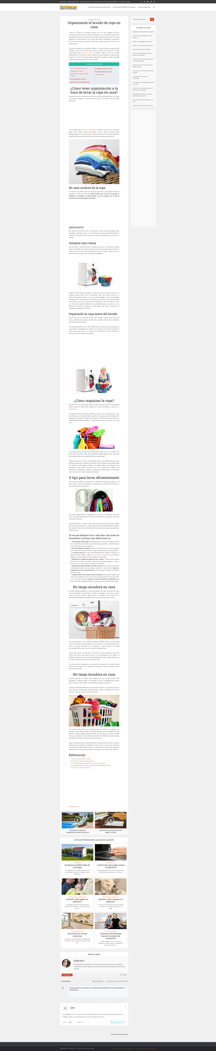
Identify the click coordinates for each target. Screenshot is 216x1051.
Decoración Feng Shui (124, 1)
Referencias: (99, 74)
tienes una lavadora (89, 130)
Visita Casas (88, 53)
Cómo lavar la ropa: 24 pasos (81, 767)
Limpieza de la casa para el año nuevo (142, 105)
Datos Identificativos (120, 1048)
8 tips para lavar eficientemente (80, 82)
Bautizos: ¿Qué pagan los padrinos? (77, 900)
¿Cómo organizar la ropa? (78, 79)
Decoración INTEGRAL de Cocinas (124, 7)
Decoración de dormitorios (111, 1)
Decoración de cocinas (97, 1)
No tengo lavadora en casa (103, 72)
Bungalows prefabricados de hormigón (77, 866)
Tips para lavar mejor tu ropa (81, 759)
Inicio (112, 1048)
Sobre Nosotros (152, 1048)
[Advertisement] (94, 116)
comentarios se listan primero (117, 981)
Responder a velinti (118, 1022)
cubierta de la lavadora (100, 555)
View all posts (67, 975)
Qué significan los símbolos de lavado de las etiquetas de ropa (91, 765)
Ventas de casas (110, 862)
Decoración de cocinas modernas (77, 934)
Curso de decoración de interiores (99, 7)
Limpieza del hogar (94, 20)
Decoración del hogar (111, 931)
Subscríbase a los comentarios (120, 1034)
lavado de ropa (74, 806)
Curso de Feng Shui (144, 7)
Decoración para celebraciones (77, 897)
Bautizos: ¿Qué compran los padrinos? (111, 900)
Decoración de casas (85, 1)
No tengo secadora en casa (103, 69)
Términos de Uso (130, 1048)
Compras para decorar (73, 1)
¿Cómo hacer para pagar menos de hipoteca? (111, 866)
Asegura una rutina (77, 71)
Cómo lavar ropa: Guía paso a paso (83, 761)
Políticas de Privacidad (141, 1048)
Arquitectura (63, 1)
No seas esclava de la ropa (79, 68)
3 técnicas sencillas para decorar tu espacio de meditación (111, 936)
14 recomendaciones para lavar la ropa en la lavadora (89, 763)
